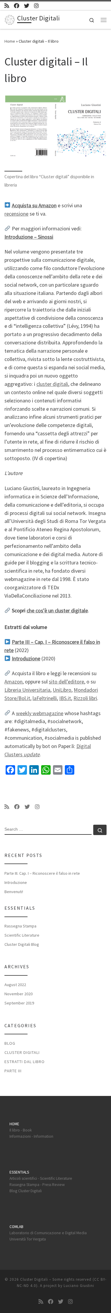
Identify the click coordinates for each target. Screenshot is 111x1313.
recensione (16, 213)
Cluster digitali (22, 1052)
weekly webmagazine (39, 713)
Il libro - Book (20, 1130)
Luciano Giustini (79, 1285)
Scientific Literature (21, 935)
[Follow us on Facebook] (16, 5)
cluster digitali (52, 384)
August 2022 (15, 984)
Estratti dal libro (24, 1061)
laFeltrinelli (45, 698)
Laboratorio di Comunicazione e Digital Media (48, 1232)
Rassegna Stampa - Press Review (37, 1184)
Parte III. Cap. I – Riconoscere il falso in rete (42, 873)
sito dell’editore (66, 681)
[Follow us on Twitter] (26, 5)
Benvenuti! (13, 891)
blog (9, 1043)
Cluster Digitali (34, 1279)
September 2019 (19, 1003)
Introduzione (15, 882)
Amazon (13, 681)
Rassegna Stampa (20, 926)
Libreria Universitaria (27, 689)
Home (9, 41)
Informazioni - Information (31, 1136)
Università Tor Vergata (27, 1239)
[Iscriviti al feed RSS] (6, 5)
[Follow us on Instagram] (36, 5)
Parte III (13, 1070)
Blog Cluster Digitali (25, 1190)
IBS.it (65, 698)
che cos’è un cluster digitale (57, 610)
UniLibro (62, 689)
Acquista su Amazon (34, 205)
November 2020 (18, 993)
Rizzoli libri (85, 698)
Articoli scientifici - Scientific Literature (40, 1178)
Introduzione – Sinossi (28, 236)
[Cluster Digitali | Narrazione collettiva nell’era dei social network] (9, 19)
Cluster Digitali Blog (21, 944)
